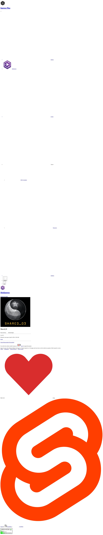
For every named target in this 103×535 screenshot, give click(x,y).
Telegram (5, 280)
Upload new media (4, 296)
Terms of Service (13, 349)
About (1, 349)
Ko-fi (22, 346)
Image (1, 339)
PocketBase (9, 526)
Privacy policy (20, 349)
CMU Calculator (24, 180)
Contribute (21, 526)
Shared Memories (3, 342)
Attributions (6, 349)
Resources (55, 227)
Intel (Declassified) (10, 342)
